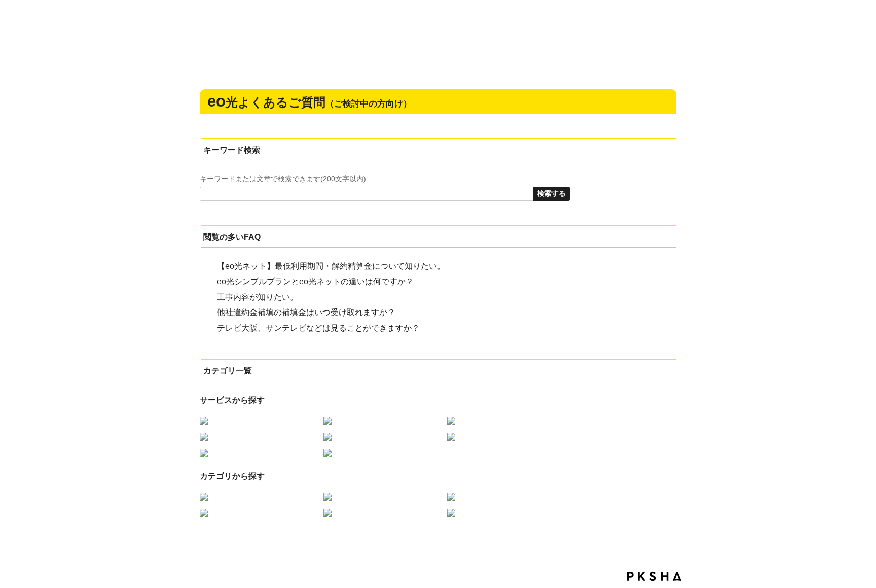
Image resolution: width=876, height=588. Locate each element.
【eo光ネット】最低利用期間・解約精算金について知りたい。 (331, 266)
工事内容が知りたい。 (257, 297)
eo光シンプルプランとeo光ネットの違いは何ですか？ (315, 281)
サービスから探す (232, 400)
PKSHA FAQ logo (654, 576)
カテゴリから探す (232, 476)
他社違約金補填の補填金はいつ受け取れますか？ (306, 312)
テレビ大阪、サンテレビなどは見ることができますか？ (318, 328)
